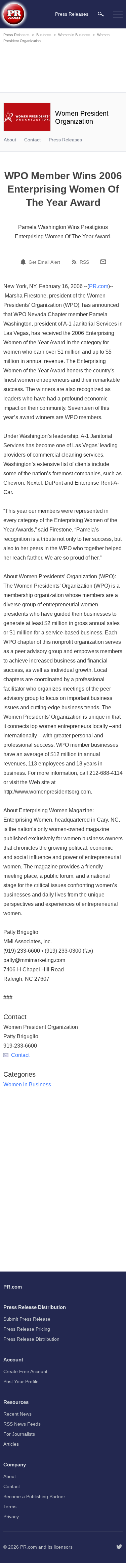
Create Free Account (25, 1371)
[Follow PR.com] (119, 1547)
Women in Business (74, 35)
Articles (11, 1444)
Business (43, 35)
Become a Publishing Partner (34, 1496)
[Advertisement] (63, 69)
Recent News (17, 1414)
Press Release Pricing (26, 1329)
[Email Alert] (24, 261)
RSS (84, 262)
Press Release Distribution (31, 1339)
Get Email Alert (44, 262)
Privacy (11, 1516)
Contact (32, 139)
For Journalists (19, 1434)
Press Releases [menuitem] (71, 14)
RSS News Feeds (22, 1424)
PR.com (98, 286)
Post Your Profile (21, 1381)
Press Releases (16, 35)
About (10, 139)
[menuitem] (101, 14)
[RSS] (75, 261)
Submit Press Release (26, 1319)
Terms (9, 1506)
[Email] (103, 261)
